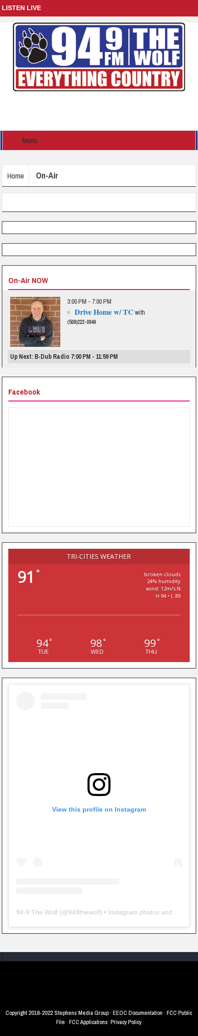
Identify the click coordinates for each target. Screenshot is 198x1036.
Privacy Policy (126, 1022)
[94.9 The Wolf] (99, 56)
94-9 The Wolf (37, 912)
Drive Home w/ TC (104, 311)
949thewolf (84, 912)
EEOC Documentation (138, 1013)
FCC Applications (88, 1022)
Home (15, 175)
